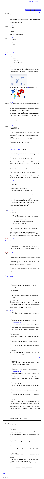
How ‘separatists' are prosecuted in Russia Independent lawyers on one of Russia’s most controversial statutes (20, 154)
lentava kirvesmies (6, 180)
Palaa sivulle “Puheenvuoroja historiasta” (8, 470)
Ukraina (4, 6)
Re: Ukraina (12, 24)
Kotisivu (5, 54)
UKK (32, 1)
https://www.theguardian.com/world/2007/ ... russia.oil (16, 322)
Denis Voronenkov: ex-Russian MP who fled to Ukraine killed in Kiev (17, 174)
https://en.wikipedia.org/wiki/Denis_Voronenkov (15, 249)
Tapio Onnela (6, 52)
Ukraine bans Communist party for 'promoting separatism (16, 149)
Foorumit (30, 1)
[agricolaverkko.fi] (5, 1)
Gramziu (7, 477)
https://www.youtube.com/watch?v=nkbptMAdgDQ (33, 414)
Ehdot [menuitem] (7, 473)
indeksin (28, 87)
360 (7, 37)
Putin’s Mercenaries (13, 267)
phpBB (9, 476)
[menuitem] (36, 1)
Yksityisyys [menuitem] (4, 473)
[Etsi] (40, 6)
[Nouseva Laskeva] (27, 467)
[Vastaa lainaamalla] (39, 12)
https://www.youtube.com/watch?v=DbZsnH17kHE (15, 415)
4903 (7, 25)
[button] (28, 10)
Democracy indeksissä (36, 134)
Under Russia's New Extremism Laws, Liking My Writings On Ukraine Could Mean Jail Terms (19, 159)
